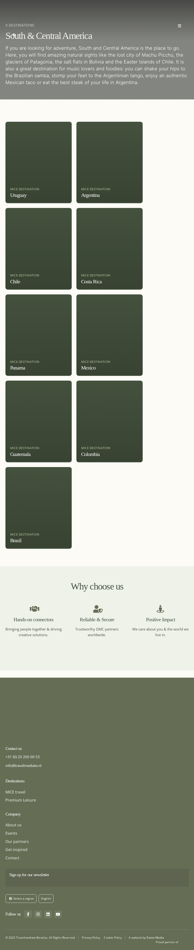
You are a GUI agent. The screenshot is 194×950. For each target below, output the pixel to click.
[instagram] (38, 914)
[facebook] (28, 914)
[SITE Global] (184, 941)
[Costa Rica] (109, 249)
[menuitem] (46, 898)
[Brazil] (38, 508)
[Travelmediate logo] (23, 3)
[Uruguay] (38, 162)
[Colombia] (109, 421)
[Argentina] (109, 162)
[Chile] (38, 249)
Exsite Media (155, 938)
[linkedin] (48, 914)
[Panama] (38, 335)
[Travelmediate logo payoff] (35, 702)
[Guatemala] (38, 421)
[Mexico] (109, 335)
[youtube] (58, 914)
